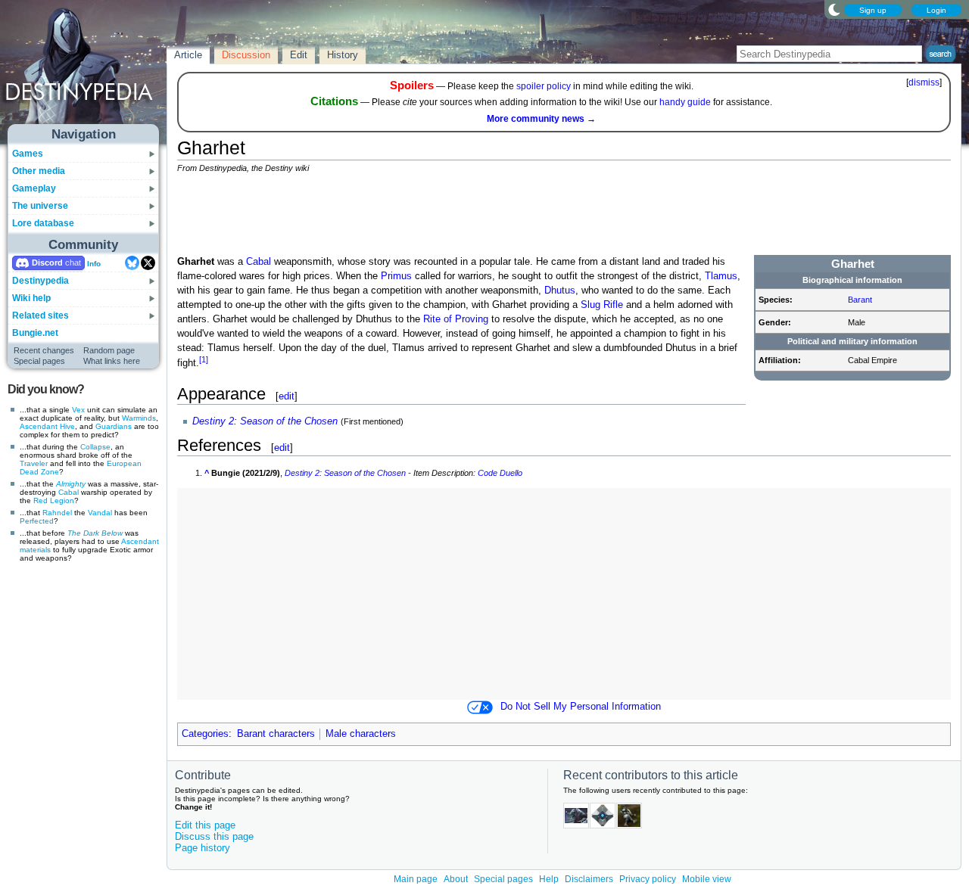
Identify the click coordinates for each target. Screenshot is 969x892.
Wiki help (31, 298)
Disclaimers (589, 879)
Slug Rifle (602, 305)
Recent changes (44, 350)
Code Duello (500, 472)
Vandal (100, 512)
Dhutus (559, 290)
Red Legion (53, 500)
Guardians (113, 426)
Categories (205, 734)
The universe (40, 205)
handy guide (685, 102)
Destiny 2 (213, 421)
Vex (78, 410)
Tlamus (721, 276)
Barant (860, 299)
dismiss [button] (923, 82)
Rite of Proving (455, 319)
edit (286, 396)
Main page (416, 879)
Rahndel (57, 512)
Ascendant (39, 426)
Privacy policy (647, 879)
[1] (203, 359)
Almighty (71, 484)
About (456, 879)
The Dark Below (95, 533)
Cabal (68, 492)
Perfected (37, 521)
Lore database (43, 223)
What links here (111, 360)
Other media (38, 171)
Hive (67, 426)
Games (27, 153)
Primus (396, 276)
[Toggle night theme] (834, 9)
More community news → (541, 118)
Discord (47, 262)
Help (549, 879)
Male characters (361, 734)
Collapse (95, 447)
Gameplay (34, 188)
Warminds (139, 418)
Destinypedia (40, 280)
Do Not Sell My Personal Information (580, 706)
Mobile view (706, 879)
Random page (109, 350)
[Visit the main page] (84, 70)
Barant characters (276, 734)
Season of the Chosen (289, 421)
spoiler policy (543, 86)
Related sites (40, 315)
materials (35, 549)
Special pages (39, 360)
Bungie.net (35, 333)
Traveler (34, 463)
